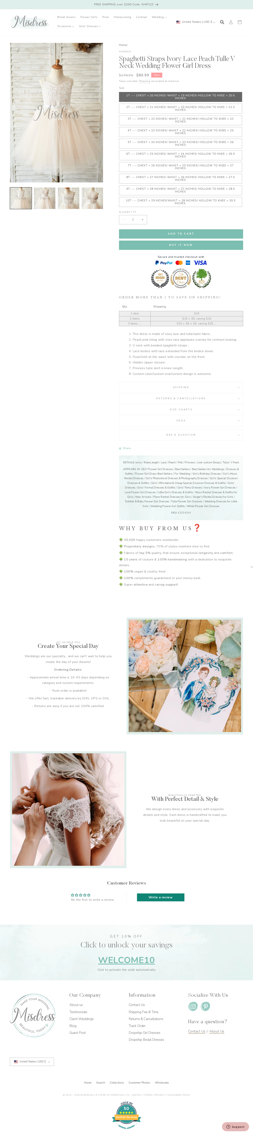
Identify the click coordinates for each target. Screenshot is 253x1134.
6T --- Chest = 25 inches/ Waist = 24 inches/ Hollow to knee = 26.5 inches (180, 155)
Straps (217, 462)
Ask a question (181, 434)
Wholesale (162, 1083)
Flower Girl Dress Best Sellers (153, 474)
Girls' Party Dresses (189, 487)
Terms (148, 1095)
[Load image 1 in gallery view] (21, 198)
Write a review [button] (161, 897)
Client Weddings (81, 1019)
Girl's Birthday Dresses (207, 474)
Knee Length (151, 462)
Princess (190, 462)
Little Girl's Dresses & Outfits (175, 492)
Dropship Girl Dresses (144, 1033)
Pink (180, 462)
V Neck (235, 462)
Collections (117, 1083)
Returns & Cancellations (181, 398)
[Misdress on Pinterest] (205, 1007)
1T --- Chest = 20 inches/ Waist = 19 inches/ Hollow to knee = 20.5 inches (180, 97)
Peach (172, 462)
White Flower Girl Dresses (203, 506)
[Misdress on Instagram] (193, 1007)
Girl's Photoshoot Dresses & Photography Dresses (177, 478)
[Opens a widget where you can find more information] (235, 1127)
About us (76, 1005)
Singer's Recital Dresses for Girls (213, 497)
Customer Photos (140, 1083)
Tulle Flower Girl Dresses (186, 501)
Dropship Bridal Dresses (146, 1039)
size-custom (204, 462)
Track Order (137, 1026)
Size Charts (181, 409)
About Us (216, 1031)
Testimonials (78, 1012)
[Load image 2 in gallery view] (45, 198)
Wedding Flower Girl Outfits (168, 506)
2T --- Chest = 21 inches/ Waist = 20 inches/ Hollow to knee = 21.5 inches (180, 108)
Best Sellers (182, 469)
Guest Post (77, 1033)
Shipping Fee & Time (143, 1012)
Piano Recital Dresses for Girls (172, 497)
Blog (72, 1026)
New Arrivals (143, 497)
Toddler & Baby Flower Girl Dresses (147, 501)
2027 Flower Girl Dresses (157, 469)
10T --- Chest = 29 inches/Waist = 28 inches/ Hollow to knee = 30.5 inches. (180, 202)
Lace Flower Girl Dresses (140, 492)
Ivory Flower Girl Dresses (220, 487)
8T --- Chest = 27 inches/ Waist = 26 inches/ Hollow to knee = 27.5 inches (180, 178)
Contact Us (137, 1005)
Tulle (226, 462)
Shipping (144, 81)
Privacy (160, 1095)
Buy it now (181, 245)
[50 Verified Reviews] (126, 1131)
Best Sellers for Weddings (208, 469)
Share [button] (127, 448)
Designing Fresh (179, 1095)
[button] (159, 17)
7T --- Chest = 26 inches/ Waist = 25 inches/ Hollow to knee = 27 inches (181, 167)
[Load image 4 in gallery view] (92, 198)
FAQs (181, 420)
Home (123, 45)
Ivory (139, 462)
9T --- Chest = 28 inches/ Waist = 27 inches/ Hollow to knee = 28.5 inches (180, 190)
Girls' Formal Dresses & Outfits (156, 487)
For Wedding (182, 474)
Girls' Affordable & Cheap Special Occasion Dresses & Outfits (188, 483)
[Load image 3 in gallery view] (68, 198)
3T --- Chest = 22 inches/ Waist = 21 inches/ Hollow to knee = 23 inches (181, 120)
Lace (163, 462)
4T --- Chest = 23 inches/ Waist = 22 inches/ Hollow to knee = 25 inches (181, 132)
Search (101, 1083)
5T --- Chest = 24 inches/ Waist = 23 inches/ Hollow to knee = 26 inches (181, 143)
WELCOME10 (126, 960)
